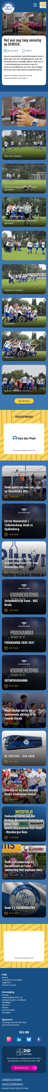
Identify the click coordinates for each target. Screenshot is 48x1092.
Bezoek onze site (21, 1068)
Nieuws (5, 977)
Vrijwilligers (6, 1002)
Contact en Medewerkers (12, 1084)
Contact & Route (9, 985)
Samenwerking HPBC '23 (12, 997)
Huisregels (6, 1012)
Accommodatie (8, 1010)
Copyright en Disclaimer (12, 1079)
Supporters (6, 982)
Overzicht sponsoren (10, 1025)
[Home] (9, 5)
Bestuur (5, 995)
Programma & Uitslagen (12, 980)
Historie (5, 1007)
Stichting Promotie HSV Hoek (14, 1022)
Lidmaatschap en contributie (14, 1000)
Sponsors (6, 1005)
